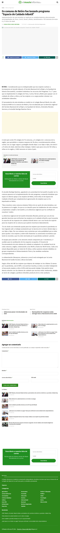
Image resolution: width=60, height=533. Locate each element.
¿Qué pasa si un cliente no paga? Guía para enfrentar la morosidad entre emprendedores (47, 333)
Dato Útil (4, 502)
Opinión (23, 506)
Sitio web (33, 377)
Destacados (32, 24)
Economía (23, 493)
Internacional (24, 500)
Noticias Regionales (10, 7)
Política (42, 493)
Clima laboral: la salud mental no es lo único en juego (22, 398)
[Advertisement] (30, 71)
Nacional (23, 502)
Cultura (4, 500)
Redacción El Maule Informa (11, 24)
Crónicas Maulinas (6, 498)
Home (3, 7)
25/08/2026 (14, 165)
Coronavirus (5, 495)
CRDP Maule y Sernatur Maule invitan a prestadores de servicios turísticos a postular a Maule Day (18, 326)
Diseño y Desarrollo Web (24, 529)
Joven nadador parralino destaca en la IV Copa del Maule (23, 404)
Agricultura (5, 491)
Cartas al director (6, 493)
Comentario (5, 351)
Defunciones (5, 504)
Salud (41, 495)
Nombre (4, 370)
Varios (42, 500)
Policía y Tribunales (45, 491)
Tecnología (43, 498)
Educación (23, 495)
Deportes (4, 506)
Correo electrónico (7, 377)
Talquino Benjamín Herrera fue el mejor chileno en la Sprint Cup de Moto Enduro (29, 416)
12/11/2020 (24, 24)
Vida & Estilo (43, 502)
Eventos (23, 498)
